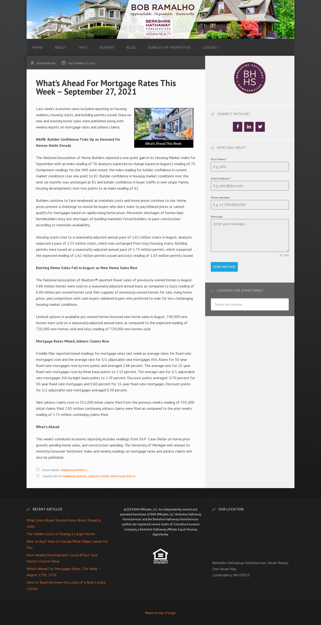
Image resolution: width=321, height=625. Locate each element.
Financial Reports (74, 470)
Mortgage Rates (123, 476)
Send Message (224, 267)
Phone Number (220, 197)
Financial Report (74, 476)
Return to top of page (160, 613)
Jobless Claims (99, 476)
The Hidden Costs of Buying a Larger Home (61, 533)
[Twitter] (260, 127)
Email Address (221, 178)
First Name (219, 159)
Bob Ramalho (160, 19)
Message (217, 216)
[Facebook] (237, 127)
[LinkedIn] (249, 127)
